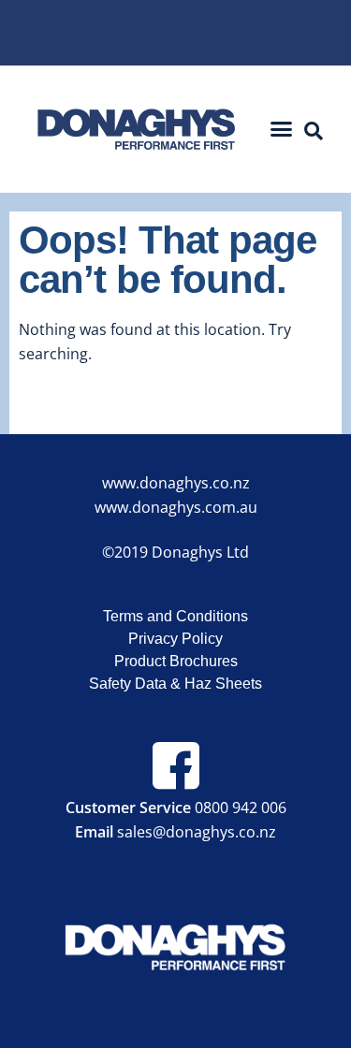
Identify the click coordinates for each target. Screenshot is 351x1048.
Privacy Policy (175, 639)
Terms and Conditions (175, 616)
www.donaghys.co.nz (176, 483)
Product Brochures (176, 661)
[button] (281, 129)
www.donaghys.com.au (176, 507)
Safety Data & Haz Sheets (175, 683)
